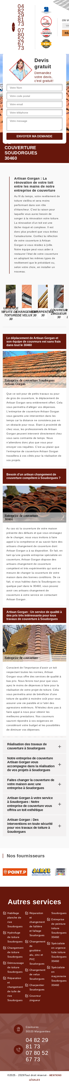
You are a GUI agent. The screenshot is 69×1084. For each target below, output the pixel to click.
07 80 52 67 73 (21, 39)
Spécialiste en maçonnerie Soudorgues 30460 (58, 976)
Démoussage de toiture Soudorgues (14, 967)
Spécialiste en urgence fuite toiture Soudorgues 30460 (58, 952)
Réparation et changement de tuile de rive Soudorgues (14, 989)
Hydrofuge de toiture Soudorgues (14, 937)
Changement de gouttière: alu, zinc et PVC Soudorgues (36, 952)
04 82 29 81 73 (21, 15)
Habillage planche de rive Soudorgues (14, 920)
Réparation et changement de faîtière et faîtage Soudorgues (36, 924)
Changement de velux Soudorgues (36, 974)
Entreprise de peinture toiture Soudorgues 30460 (58, 928)
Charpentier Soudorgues (36, 987)
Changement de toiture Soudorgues (14, 952)
